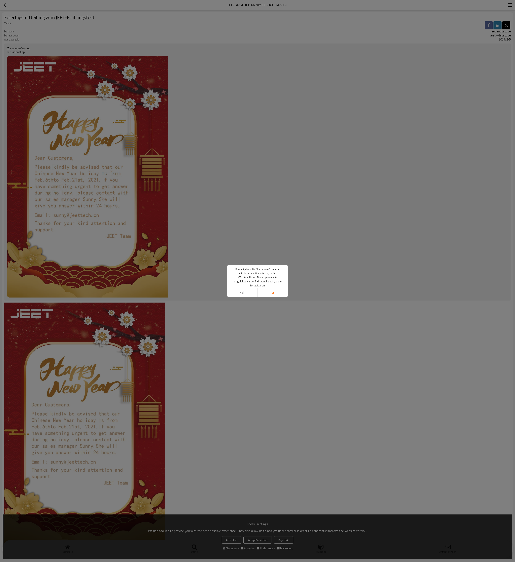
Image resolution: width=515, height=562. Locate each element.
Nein (242, 292)
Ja (272, 292)
